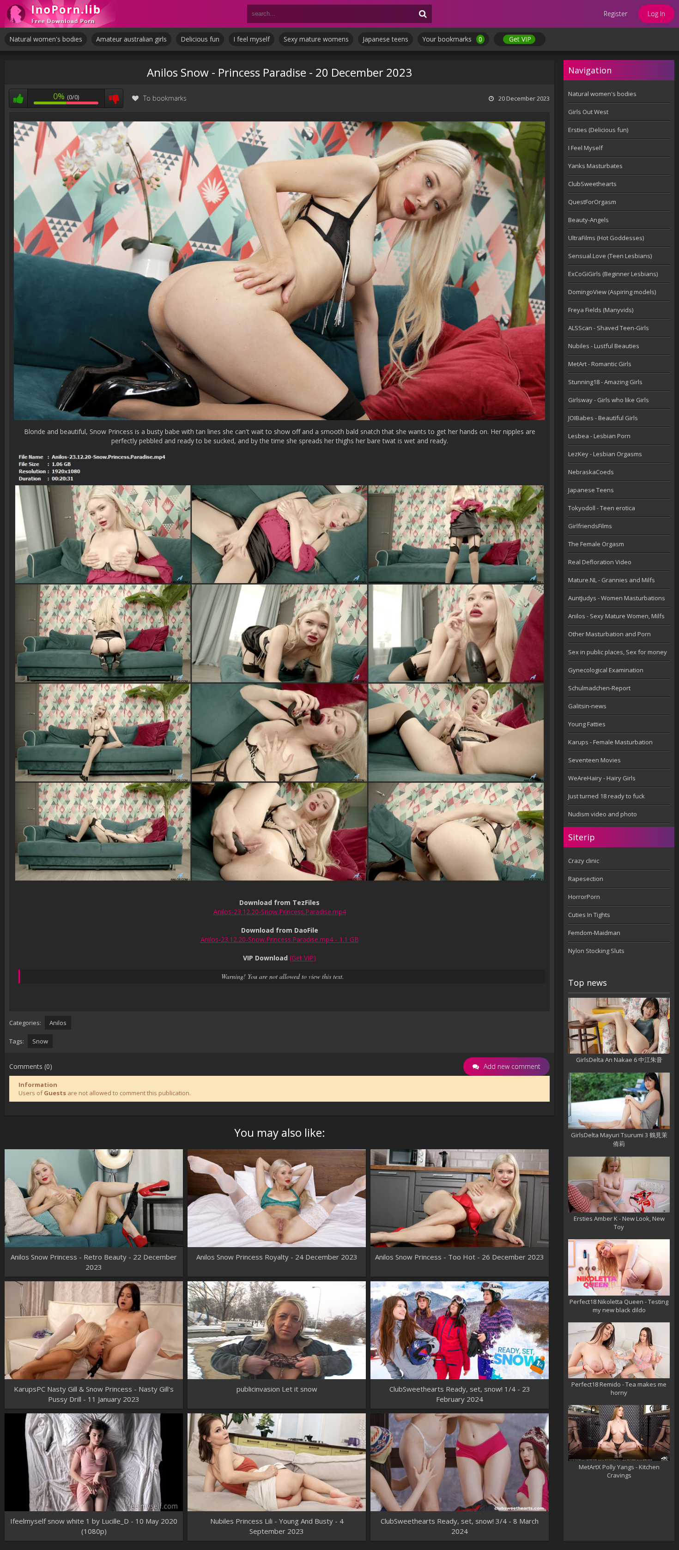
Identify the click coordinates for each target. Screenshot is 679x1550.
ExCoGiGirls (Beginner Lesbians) (613, 274)
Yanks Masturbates (595, 166)
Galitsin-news (587, 706)
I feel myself (251, 39)
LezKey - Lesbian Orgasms (605, 454)
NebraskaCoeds (591, 472)
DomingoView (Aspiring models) (612, 292)
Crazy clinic (583, 860)
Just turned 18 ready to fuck (606, 796)
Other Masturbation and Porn (609, 634)
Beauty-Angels (588, 220)
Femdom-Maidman (594, 933)
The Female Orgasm (596, 544)
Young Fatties (587, 724)
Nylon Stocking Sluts (596, 951)
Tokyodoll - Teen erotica (601, 508)
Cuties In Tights (589, 915)
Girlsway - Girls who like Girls (608, 400)
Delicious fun (200, 39)
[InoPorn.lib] (60, 14)
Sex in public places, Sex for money (617, 652)
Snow (40, 1041)
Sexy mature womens (316, 39)
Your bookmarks (452, 39)
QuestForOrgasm (592, 202)
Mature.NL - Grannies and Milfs (611, 580)
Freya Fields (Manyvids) (600, 310)
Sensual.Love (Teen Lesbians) (610, 256)
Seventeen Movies (594, 760)
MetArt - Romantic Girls (599, 364)
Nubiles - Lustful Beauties (603, 346)
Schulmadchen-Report (599, 688)
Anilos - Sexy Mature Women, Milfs (616, 616)
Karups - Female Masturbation (610, 742)
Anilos (58, 1023)
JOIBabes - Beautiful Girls (603, 418)
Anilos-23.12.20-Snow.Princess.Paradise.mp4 (279, 911)
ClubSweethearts (592, 184)
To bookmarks (165, 98)
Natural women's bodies (45, 39)
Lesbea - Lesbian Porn (599, 436)
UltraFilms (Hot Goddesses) (606, 238)
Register (615, 13)
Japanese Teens (591, 490)
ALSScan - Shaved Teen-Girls (608, 328)
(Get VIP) (303, 957)
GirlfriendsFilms (590, 526)
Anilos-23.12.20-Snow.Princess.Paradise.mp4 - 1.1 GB (279, 939)
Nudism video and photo (602, 814)
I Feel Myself (585, 148)
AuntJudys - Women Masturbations (616, 598)
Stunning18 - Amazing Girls (605, 382)
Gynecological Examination (605, 670)
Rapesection (585, 879)
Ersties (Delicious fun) (598, 130)
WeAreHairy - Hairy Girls (602, 778)
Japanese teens (385, 39)
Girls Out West (588, 112)
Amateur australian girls (131, 39)
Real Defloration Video (599, 562)
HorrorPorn (584, 897)
